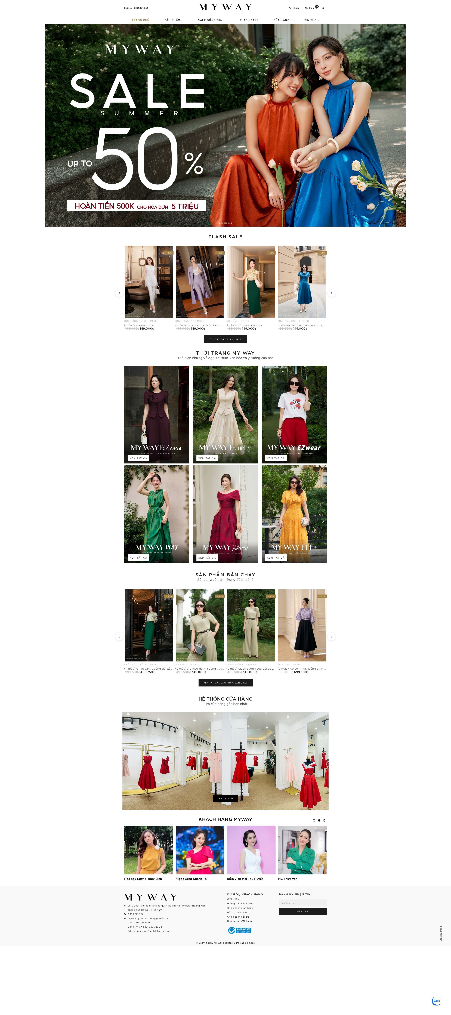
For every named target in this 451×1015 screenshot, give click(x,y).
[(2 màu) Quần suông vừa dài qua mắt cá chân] (149, 631)
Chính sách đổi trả (238, 916)
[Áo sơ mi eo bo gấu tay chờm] (251, 288)
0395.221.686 (141, 8)
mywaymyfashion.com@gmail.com (148, 918)
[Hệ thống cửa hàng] (225, 761)
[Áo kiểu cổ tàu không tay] (149, 288)
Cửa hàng (281, 19)
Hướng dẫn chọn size (240, 903)
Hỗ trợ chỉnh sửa (237, 912)
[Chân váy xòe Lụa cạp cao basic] (200, 288)
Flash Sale (249, 19)
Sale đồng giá (210, 19)
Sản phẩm (173, 19)
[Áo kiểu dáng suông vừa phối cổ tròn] (251, 631)
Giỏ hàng (311, 8)
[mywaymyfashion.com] (225, 125)
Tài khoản (294, 8)
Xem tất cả (138, 458)
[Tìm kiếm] (323, 8)
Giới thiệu (233, 899)
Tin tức (310, 19)
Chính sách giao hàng (240, 907)
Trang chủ (141, 19)
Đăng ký (303, 911)
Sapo (252, 942)
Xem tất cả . (225, 339)
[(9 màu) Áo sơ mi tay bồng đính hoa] (200, 631)
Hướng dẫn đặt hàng (239, 921)
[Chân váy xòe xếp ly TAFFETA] (302, 288)
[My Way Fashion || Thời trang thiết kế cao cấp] (225, 7)
